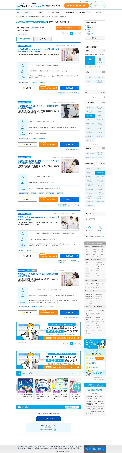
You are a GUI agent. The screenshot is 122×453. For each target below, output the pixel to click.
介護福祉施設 (100, 77)
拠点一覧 (98, 12)
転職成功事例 (56, 12)
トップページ (18, 12)
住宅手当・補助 (90, 124)
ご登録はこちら (98, 358)
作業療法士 (28, 448)
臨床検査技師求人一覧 (47, 16)
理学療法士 (20, 448)
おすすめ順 (26, 39)
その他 (100, 157)
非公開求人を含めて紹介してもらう (67, 27)
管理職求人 (90, 107)
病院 (90, 77)
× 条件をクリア (95, 41)
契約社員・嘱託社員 (100, 153)
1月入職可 (90, 140)
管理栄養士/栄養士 (74, 448)
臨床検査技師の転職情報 (35, 16)
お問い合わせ (78, 446)
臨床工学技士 (53, 448)
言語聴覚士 (36, 448)
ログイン (97, 5)
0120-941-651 (51, 6)
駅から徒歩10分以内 (90, 111)
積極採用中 (90, 132)
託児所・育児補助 (100, 124)
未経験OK (89, 115)
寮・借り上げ (100, 119)
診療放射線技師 (63, 448)
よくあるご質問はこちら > (100, 379)
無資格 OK (100, 128)
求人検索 (41, 12)
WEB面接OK (100, 132)
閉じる (94, 144)
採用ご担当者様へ (84, 1)
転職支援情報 (70, 12)
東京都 (56, 16)
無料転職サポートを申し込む (76, 5)
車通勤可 (100, 111)
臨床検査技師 (44, 448)
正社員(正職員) (90, 153)
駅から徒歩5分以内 (100, 107)
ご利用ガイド (27, 12)
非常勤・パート (90, 157)
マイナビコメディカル (21, 16)
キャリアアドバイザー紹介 (84, 12)
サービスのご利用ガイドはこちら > (98, 377)
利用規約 (70, 446)
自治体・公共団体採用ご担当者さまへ (39, 446)
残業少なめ (90, 119)
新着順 (44, 39)
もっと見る (94, 88)
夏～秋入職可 (100, 136)
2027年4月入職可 (89, 136)
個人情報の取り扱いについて (58, 446)
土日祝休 (90, 128)
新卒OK (100, 115)
